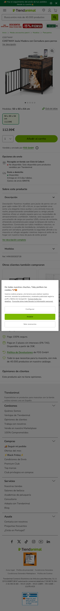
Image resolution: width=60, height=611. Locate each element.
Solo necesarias (30, 324)
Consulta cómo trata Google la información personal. (32, 301)
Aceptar (30, 317)
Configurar (30, 309)
